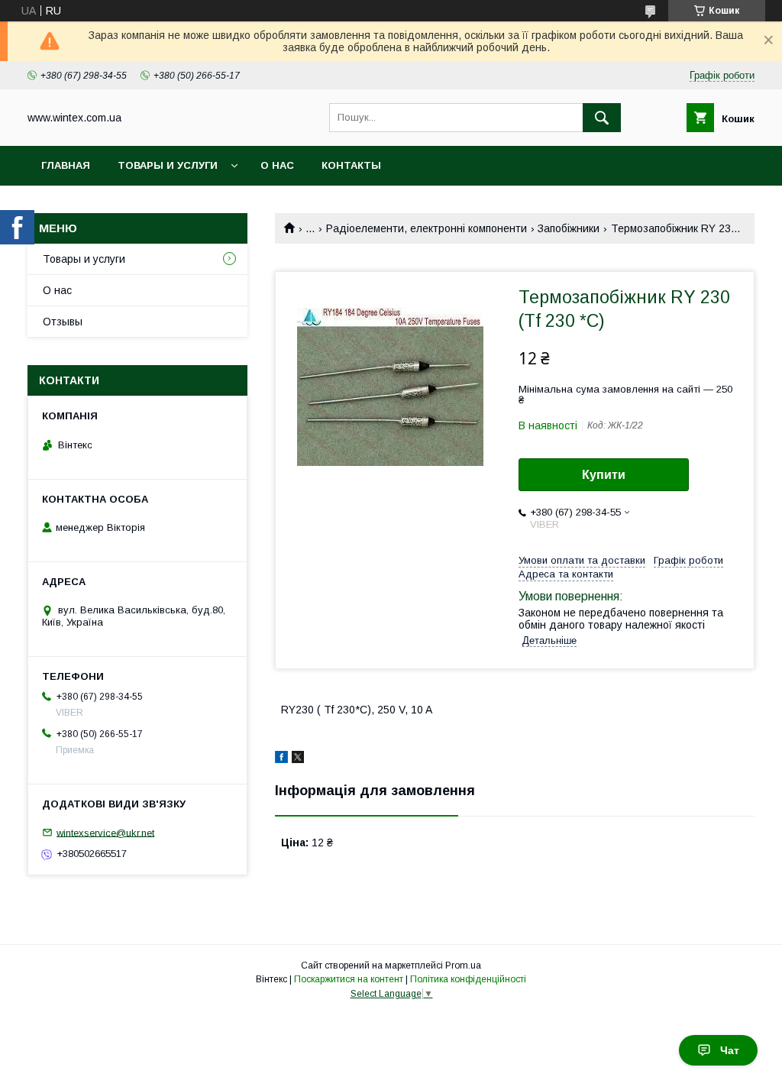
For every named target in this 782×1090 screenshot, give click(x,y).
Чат (729, 1050)
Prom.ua (463, 965)
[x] (298, 759)
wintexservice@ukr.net (105, 832)
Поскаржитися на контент (348, 979)
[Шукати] (602, 117)
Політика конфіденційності (468, 979)
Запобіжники (568, 228)
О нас (277, 165)
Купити (603, 474)
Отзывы (62, 321)
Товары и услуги (168, 165)
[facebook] (281, 759)
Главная (65, 165)
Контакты (351, 165)
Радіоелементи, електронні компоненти (426, 228)
